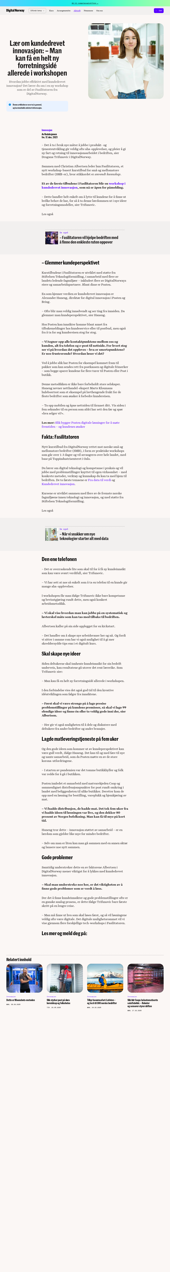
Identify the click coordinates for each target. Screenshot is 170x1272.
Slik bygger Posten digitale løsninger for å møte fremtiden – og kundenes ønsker (81, 425)
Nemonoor (88, 11)
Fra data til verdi (99, 480)
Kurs (51, 11)
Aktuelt (77, 11)
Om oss (99, 11)
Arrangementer (64, 11)
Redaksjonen (50, 134)
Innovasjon (47, 130)
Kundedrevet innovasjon (58, 484)
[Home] (15, 10)
